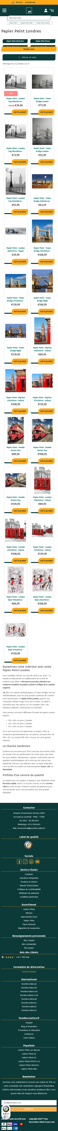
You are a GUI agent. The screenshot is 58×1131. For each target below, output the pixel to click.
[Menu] (4, 10)
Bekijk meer (29, 49)
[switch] (6, 1117)
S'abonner (29, 1109)
